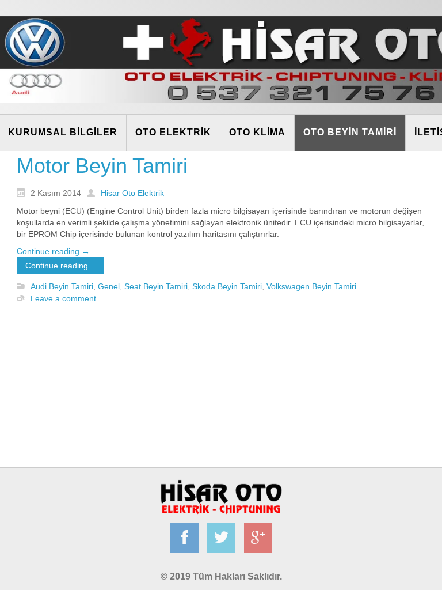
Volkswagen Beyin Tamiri (311, 286)
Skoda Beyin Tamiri (227, 286)
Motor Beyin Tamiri (102, 165)
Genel (109, 286)
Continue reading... (60, 265)
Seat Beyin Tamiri (156, 286)
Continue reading (53, 251)
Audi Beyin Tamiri (62, 286)
